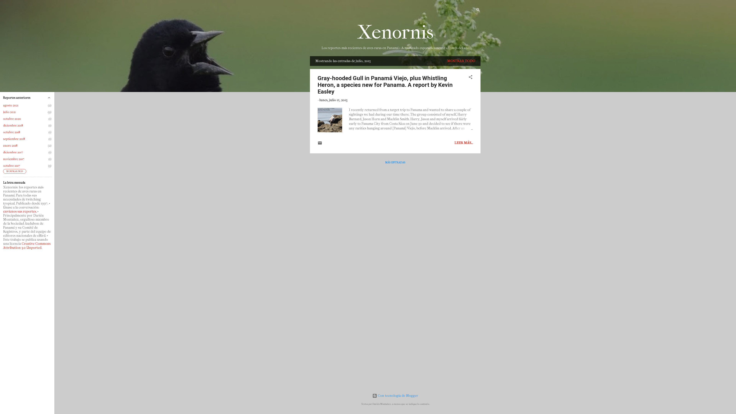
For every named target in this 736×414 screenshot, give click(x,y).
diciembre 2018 (13, 125)
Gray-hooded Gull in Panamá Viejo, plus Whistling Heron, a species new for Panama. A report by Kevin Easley (385, 85)
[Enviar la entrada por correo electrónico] (320, 144)
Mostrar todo (461, 61)
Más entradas (395, 162)
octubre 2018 (11, 132)
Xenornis (395, 32)
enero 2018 (10, 145)
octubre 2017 (11, 166)
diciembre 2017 (13, 152)
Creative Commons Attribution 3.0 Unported (27, 246)
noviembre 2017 (13, 159)
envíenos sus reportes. (20, 211)
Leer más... (463, 143)
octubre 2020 (12, 119)
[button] (470, 78)
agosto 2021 (10, 105)
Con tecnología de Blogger (397, 396)
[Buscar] (478, 10)
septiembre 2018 (14, 139)
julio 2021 (9, 112)
